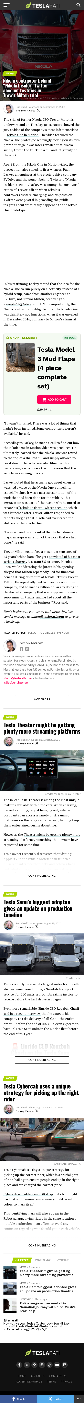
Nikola (64, 632)
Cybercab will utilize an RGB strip (28, 1194)
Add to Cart (57, 399)
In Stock (69, 337)
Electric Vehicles (42, 632)
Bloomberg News (18, 304)
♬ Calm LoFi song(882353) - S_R (25, 1329)
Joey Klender (26, 743)
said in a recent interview (22, 1013)
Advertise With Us (29, 1381)
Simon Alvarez (27, 110)
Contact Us (57, 1376)
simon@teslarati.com (17, 678)
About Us (37, 1376)
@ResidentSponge (15, 682)
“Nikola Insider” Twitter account (42, 507)
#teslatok (32, 1326)
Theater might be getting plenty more (52, 834)
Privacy (66, 1381)
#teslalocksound (50, 1326)
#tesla (20, 1326)
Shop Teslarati (23, 337)
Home (22, 1376)
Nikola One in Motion (23, 135)
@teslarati (10, 1320)
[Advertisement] (42, 249)
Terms (51, 1381)
